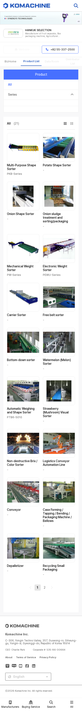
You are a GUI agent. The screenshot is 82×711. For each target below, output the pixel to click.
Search (51, 706)
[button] (74, 673)
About (8, 657)
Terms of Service (26, 657)
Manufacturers (10, 706)
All (71, 706)
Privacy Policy (48, 657)
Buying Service (31, 706)
